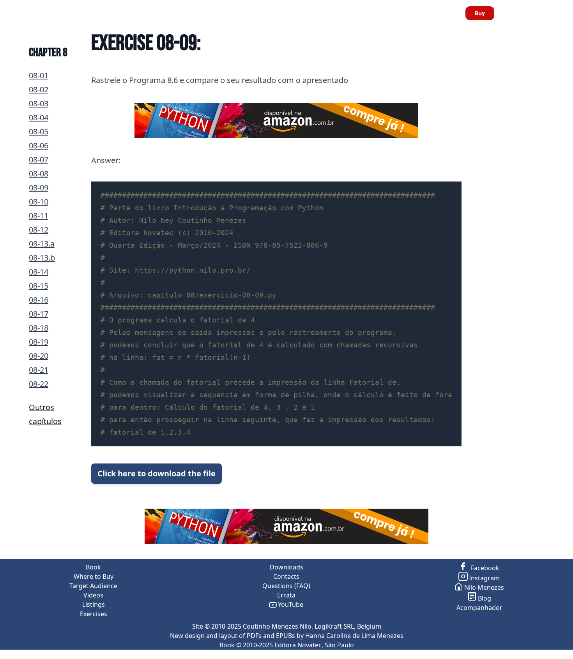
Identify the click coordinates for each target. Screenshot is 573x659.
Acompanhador (479, 607)
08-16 (38, 299)
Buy (480, 13)
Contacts (443, 13)
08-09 (38, 187)
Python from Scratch (36, 13)
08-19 (38, 342)
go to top (557, 654)
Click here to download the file (156, 473)
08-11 (38, 215)
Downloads (376, 13)
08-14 (38, 271)
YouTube (290, 604)
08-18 (38, 327)
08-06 (38, 145)
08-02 (38, 89)
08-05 (38, 131)
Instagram (484, 578)
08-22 (38, 384)
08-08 (38, 173)
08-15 (38, 285)
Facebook (484, 568)
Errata (411, 13)
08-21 (38, 370)
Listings (248, 13)
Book (84, 13)
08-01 (38, 75)
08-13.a (42, 243)
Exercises (289, 13)
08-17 (38, 313)
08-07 (38, 159)
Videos (218, 13)
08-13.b (42, 257)
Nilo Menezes (484, 587)
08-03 (38, 103)
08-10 (38, 201)
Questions (335, 13)
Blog (484, 598)
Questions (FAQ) (286, 585)
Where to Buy (121, 13)
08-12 (38, 229)
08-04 (38, 117)
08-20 (38, 356)
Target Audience (174, 13)
